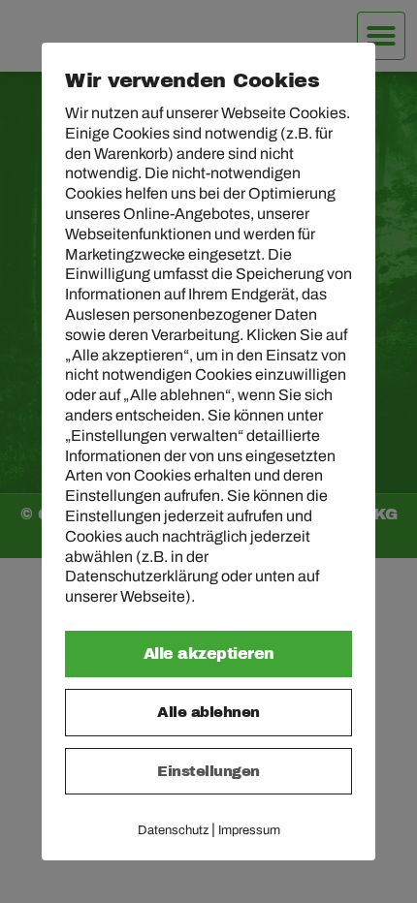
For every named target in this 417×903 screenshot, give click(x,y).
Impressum (249, 830)
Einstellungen (208, 771)
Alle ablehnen (208, 712)
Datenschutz (173, 830)
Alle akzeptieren (209, 653)
